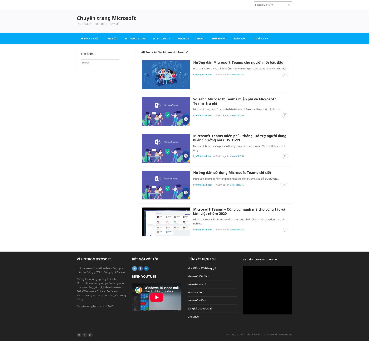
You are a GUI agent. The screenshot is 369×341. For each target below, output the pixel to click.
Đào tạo (240, 38)
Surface (183, 38)
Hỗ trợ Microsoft (197, 284)
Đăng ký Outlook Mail (200, 308)
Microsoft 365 (135, 38)
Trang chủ (91, 38)
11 (285, 155)
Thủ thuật (219, 38)
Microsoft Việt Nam (198, 276)
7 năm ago (221, 184)
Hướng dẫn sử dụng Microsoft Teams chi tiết (232, 172)
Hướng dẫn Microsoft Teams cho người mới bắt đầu (238, 62)
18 (285, 115)
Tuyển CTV (261, 38)
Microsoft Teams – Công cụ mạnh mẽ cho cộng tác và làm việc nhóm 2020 (239, 211)
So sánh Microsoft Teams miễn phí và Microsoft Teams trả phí (234, 101)
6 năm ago (221, 74)
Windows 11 (161, 38)
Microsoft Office (197, 300)
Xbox (200, 38)
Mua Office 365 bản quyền (203, 268)
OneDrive (193, 316)
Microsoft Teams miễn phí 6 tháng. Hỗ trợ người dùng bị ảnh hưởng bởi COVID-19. (239, 137)
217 (284, 184)
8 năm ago (221, 229)
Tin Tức (111, 38)
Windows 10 (195, 292)
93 (285, 74)
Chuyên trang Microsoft (261, 259)
